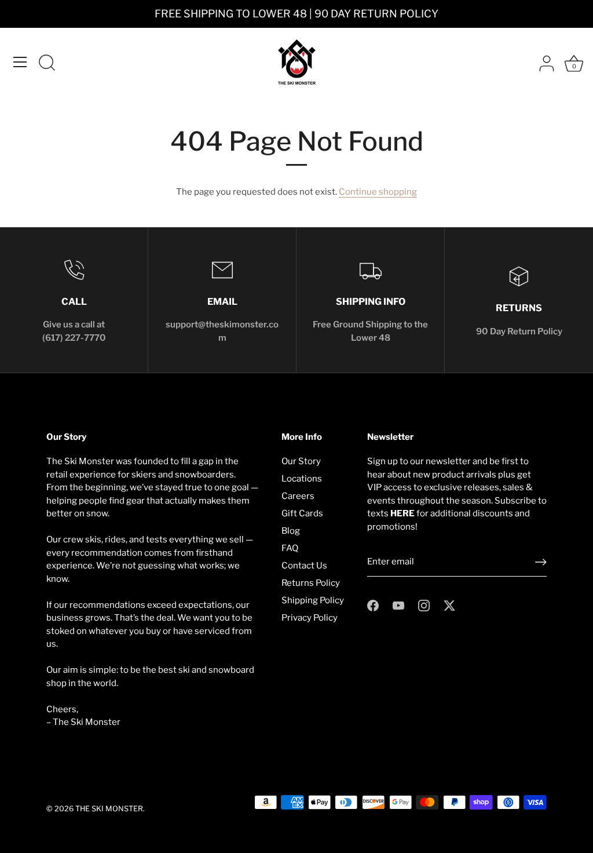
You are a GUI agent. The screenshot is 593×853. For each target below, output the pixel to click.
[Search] (47, 63)
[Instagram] (424, 605)
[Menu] (20, 62)
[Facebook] (373, 605)
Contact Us (304, 565)
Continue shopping (378, 192)
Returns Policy (310, 583)
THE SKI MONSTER (109, 808)
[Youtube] (398, 605)
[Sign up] (541, 562)
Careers (297, 496)
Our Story (301, 461)
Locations (301, 478)
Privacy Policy (309, 618)
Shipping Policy (312, 600)
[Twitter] (449, 605)
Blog (290, 531)
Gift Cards (302, 513)
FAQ (289, 548)
